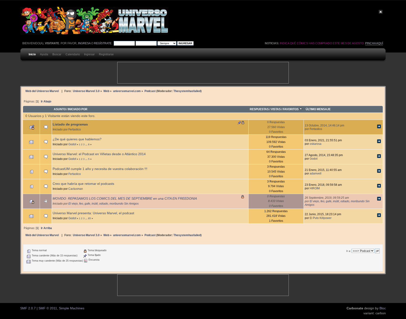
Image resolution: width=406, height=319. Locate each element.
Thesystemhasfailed (187, 91)
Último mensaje (318, 109)
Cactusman (75, 188)
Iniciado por (77, 109)
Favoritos (291, 109)
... (86, 144)
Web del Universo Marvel (42, 91)
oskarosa (315, 143)
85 (89, 218)
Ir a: (348, 251)
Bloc (382, 308)
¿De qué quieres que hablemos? (77, 139)
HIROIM (315, 188)
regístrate (103, 43)
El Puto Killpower (321, 217)
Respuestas (259, 109)
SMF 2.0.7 (28, 308)
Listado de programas (70, 124)
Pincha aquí (374, 43)
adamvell (315, 173)
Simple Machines (71, 308)
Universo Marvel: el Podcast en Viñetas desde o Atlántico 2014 (99, 154)
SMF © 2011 (48, 308)
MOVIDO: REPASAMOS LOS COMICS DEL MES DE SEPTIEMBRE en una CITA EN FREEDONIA (125, 198)
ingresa (84, 43)
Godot (72, 144)
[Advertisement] (203, 72)
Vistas (276, 109)
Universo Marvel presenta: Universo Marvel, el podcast (93, 213)
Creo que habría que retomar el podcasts (83, 184)
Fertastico (74, 129)
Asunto (60, 109)
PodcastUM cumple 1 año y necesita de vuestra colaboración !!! (100, 169)
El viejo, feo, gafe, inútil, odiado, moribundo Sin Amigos (103, 203)
